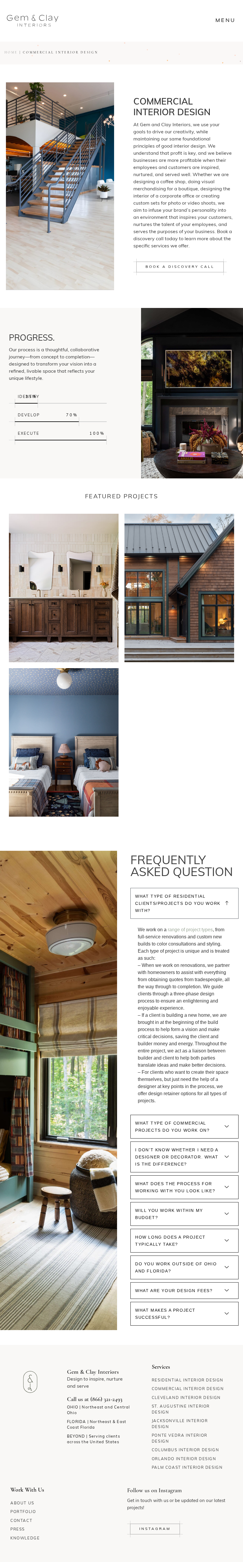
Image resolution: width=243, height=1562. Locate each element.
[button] (184, 903)
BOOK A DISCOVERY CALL (180, 267)
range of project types (190, 929)
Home (10, 52)
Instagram (155, 1529)
